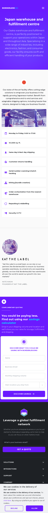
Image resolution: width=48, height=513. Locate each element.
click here (7, 500)
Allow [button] (34, 508)
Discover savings (22, 394)
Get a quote (24, 449)
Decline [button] (14, 508)
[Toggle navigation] (43, 8)
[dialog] (24, 498)
